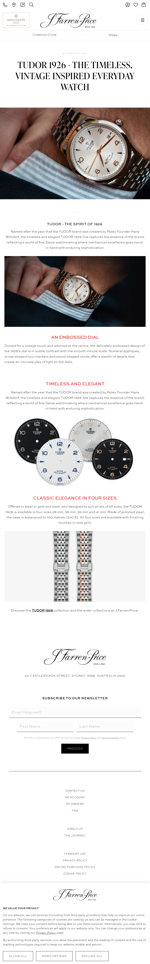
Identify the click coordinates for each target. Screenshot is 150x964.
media (113, 35)
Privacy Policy (88, 737)
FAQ (75, 810)
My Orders (75, 804)
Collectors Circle (44, 35)
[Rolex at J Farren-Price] (121, 20)
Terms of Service (110, 737)
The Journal (75, 835)
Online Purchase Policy (75, 867)
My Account (75, 797)
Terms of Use (75, 853)
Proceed (75, 748)
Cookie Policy (75, 873)
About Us (75, 829)
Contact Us (75, 790)
